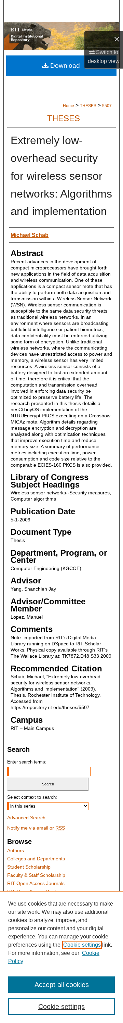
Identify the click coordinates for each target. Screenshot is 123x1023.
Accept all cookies (62, 984)
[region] (61, 957)
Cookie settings (82, 945)
